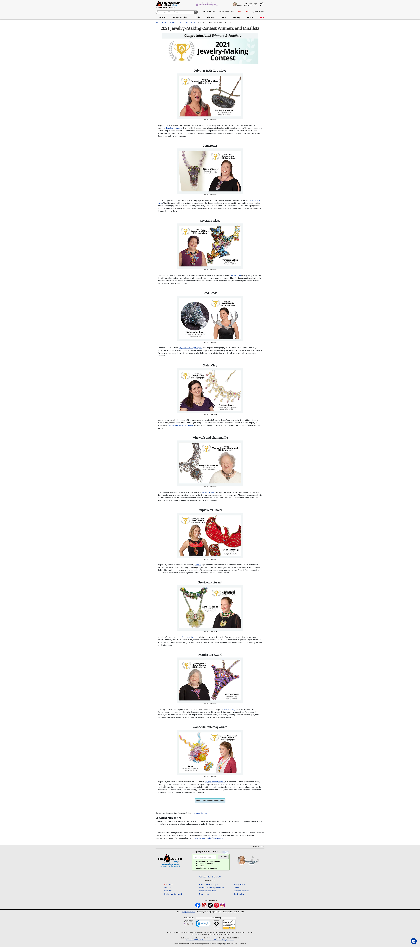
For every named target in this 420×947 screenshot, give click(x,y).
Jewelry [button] (236, 17)
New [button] (224, 17)
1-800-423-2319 (210, 880)
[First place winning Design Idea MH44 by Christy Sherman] (210, 96)
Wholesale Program (226, 11)
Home (158, 22)
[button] (203, 923)
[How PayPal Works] (229, 925)
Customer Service (199, 813)
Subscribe (223, 857)
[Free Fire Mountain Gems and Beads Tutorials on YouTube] (204, 905)
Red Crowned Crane (174, 128)
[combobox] (177, 12)
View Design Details (210, 120)
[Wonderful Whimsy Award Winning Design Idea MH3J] (210, 752)
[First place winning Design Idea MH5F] (210, 318)
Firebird (198, 565)
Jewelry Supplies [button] (180, 17)
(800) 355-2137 (215, 912)
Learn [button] (250, 17)
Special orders (239, 894)
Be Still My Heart (208, 492)
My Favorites (259, 11)
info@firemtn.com (188, 912)
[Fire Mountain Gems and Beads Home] (168, 4)
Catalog (168, 884)
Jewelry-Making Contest (186, 22)
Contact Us (168, 891)
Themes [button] (211, 17)
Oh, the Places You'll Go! (215, 782)
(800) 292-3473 (239, 912)
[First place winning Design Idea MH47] (210, 171)
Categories (172, 22)
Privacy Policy (204, 894)
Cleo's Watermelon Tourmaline (180, 425)
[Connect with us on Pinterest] (217, 905)
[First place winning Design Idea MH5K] (210, 390)
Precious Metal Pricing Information (211, 888)
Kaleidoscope (235, 275)
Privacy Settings (239, 884)
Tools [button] (197, 17)
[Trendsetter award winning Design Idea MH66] (210, 680)
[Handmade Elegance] (207, 4)
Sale (262, 17)
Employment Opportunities (173, 894)
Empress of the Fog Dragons (190, 348)
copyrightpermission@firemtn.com (209, 838)
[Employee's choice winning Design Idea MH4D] (210, 535)
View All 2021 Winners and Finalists (210, 801)
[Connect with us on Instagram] (222, 905)
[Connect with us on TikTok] (210, 905)
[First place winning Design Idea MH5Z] (210, 463)
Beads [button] (162, 17)
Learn (164, 22)
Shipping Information (241, 891)
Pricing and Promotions (207, 891)
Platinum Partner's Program (209, 884)
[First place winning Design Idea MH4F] (210, 246)
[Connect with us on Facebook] (198, 905)
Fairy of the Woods (189, 637)
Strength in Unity (228, 709)
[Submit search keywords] (196, 12)
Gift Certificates (209, 11)
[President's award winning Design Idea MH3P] (210, 608)
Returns (236, 888)
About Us (167, 888)
